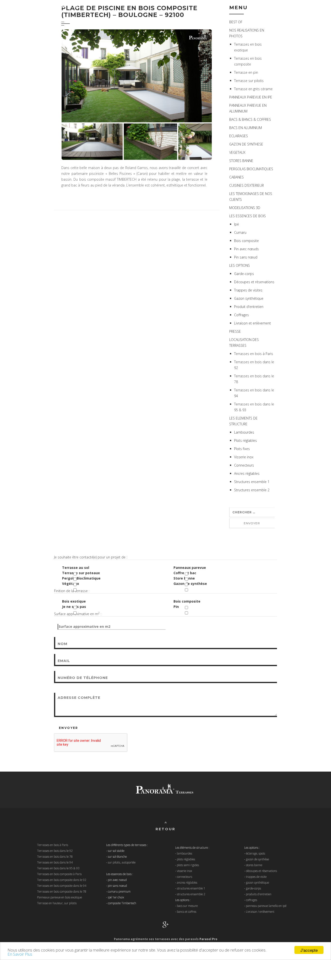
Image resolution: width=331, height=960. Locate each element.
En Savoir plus (279, 950)
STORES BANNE (241, 160)
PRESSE (235, 331)
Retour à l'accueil (299, 6)
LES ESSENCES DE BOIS (247, 216)
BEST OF (235, 22)
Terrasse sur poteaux (81, 573)
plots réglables (186, 859)
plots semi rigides (188, 865)
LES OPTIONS (239, 265)
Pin (176, 606)
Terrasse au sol (75, 567)
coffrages (251, 900)
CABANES (236, 177)
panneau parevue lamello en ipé (266, 906)
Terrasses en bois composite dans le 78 (61, 891)
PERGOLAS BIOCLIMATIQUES (251, 169)
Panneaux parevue (189, 567)
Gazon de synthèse (190, 583)
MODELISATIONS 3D (244, 207)
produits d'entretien (258, 894)
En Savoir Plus (20, 954)
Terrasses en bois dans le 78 (55, 856)
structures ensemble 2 (191, 894)
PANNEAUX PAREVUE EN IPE (250, 97)
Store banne (184, 578)
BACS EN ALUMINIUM (245, 127)
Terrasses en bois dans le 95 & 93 (58, 868)
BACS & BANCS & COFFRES (250, 119)
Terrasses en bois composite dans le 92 (61, 880)
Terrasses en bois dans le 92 (55, 851)
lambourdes (184, 853)
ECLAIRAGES (238, 136)
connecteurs (184, 877)
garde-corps (253, 888)
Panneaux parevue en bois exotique (59, 897)
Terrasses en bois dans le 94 (55, 862)
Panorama (43, 6)
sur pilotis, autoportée (121, 862)
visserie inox (184, 871)
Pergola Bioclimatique (81, 578)
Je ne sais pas (74, 606)
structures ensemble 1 (191, 888)
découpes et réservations (261, 871)
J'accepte (309, 950)
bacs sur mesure (187, 906)
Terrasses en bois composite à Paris (59, 874)
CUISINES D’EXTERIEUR (246, 185)
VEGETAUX (237, 152)
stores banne (254, 865)
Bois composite (186, 601)
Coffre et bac (184, 573)
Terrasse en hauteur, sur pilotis (57, 903)
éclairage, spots (255, 853)
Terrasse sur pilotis (249, 80)
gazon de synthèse (257, 859)
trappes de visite (256, 877)
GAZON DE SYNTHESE (246, 144)
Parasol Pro (208, 939)
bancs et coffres (186, 911)
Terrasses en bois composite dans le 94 (61, 885)
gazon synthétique (257, 882)
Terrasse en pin (246, 72)
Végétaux (70, 583)
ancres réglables (187, 882)
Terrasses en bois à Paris (253, 353)
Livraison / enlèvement (260, 911)
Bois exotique (74, 601)
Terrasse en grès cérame (253, 89)
